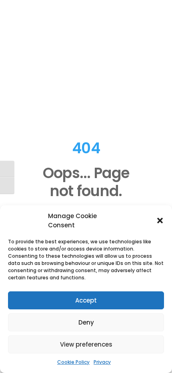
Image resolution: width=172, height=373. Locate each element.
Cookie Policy (73, 362)
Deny (86, 322)
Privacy (102, 362)
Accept (86, 300)
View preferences (86, 344)
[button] (160, 221)
